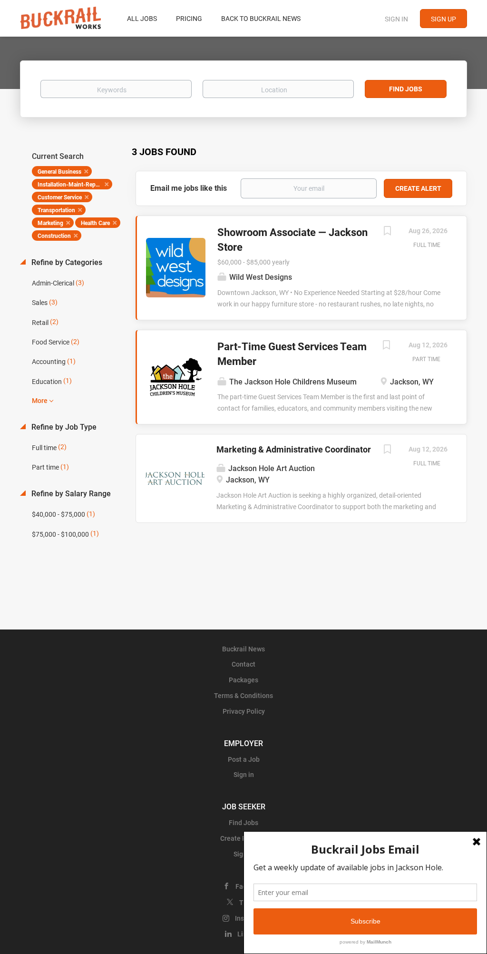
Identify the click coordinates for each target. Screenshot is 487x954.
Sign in (396, 19)
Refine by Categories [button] (65, 262)
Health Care (95, 223)
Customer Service (60, 197)
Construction (54, 236)
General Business (59, 171)
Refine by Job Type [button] (63, 427)
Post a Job (244, 759)
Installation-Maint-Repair (70, 184)
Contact (243, 664)
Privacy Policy (244, 711)
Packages (243, 680)
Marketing (50, 223)
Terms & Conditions (243, 695)
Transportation (56, 210)
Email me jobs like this (188, 188)
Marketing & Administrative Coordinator (293, 449)
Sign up (443, 19)
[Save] (387, 232)
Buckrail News (243, 649)
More (40, 400)
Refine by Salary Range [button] (70, 493)
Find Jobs (405, 89)
